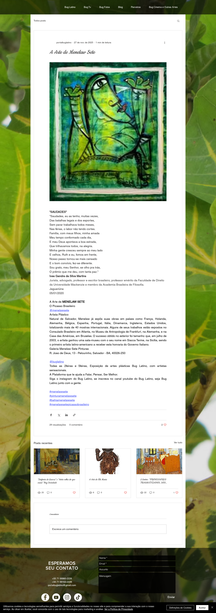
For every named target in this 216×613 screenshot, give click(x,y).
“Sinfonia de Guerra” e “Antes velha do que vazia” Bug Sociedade (56, 481)
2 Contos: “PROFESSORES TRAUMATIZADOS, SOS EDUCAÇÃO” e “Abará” (153, 481)
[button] (178, 20)
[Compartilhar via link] (74, 414)
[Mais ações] (165, 42)
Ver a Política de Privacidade (118, 609)
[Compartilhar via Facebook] (50, 414)
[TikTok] (78, 597)
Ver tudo (178, 442)
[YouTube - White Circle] (56, 597)
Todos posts (40, 20)
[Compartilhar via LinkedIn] (66, 414)
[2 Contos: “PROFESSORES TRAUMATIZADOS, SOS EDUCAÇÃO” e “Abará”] (159, 461)
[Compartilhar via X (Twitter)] (58, 414)
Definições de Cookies (180, 607)
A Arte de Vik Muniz (98, 479)
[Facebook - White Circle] (45, 597)
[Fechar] (212, 607)
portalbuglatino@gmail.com (62, 585)
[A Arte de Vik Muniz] (108, 461)
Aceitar (202, 607)
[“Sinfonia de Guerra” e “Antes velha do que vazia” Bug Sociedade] (57, 461)
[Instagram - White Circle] (67, 597)
